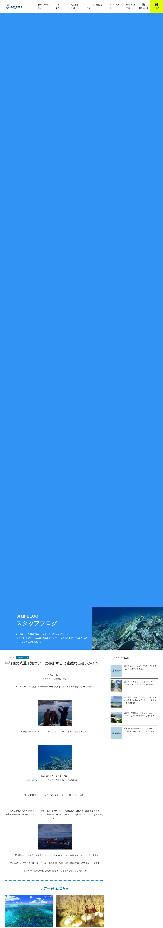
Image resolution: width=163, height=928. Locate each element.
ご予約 (156, 8)
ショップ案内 (59, 6)
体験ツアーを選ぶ (43, 6)
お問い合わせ (143, 8)
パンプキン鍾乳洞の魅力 (94, 6)
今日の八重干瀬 (130, 6)
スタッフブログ (114, 6)
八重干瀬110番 (74, 6)
